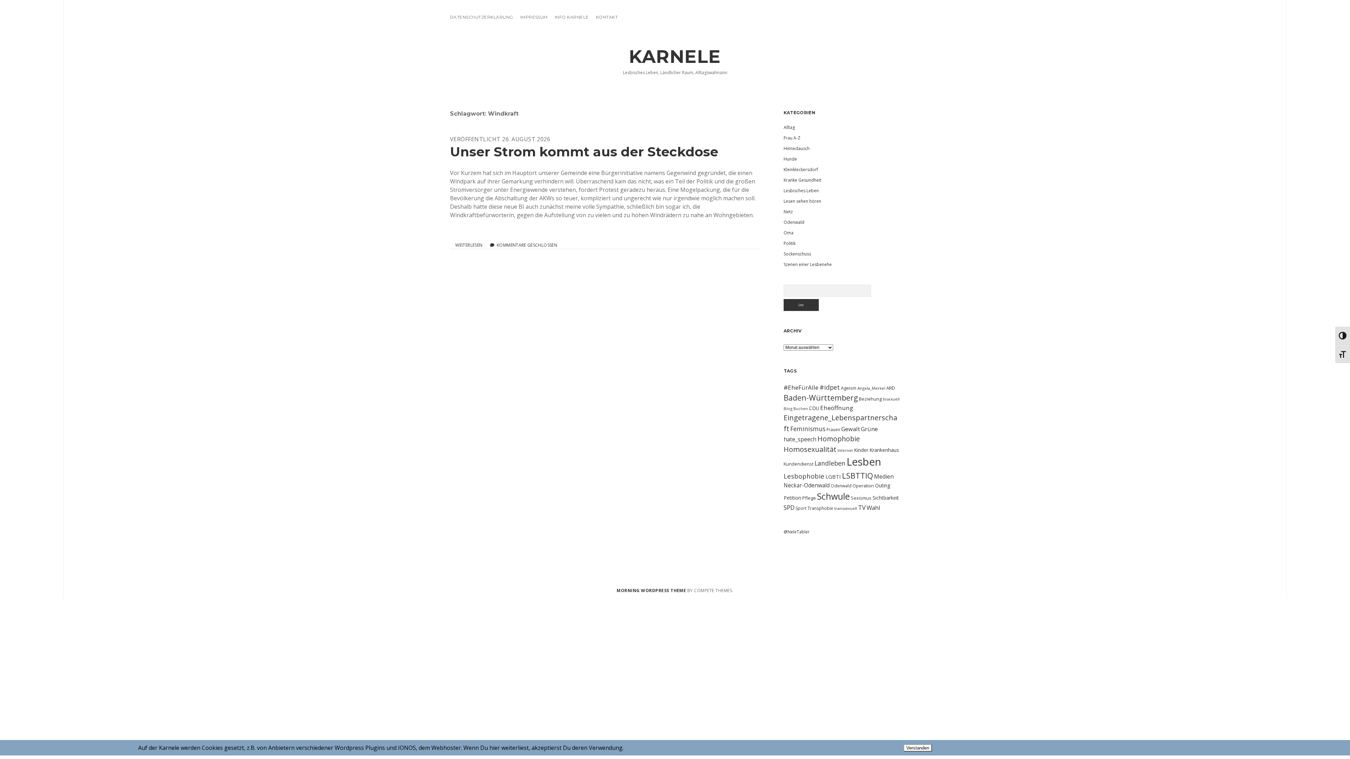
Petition (792, 497)
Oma (788, 233)
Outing (883, 485)
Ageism (848, 388)
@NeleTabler (797, 532)
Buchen (800, 408)
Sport (801, 508)
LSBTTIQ (857, 475)
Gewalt (850, 429)
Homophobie (838, 438)
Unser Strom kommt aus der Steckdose (584, 152)
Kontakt (607, 17)
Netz (788, 212)
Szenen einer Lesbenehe (808, 264)
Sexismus (861, 498)
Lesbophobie (804, 476)
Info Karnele (572, 17)
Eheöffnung (836, 408)
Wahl (873, 508)
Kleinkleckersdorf (801, 170)
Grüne (869, 429)
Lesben (864, 462)
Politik (790, 243)
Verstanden (917, 748)
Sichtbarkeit (886, 497)
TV (862, 507)
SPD (789, 507)
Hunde (790, 159)
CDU (814, 408)
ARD (890, 388)
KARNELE (675, 56)
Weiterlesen (468, 245)
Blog (788, 408)
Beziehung (870, 399)
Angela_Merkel (871, 388)
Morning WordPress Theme (651, 590)
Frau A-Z (792, 138)
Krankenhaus (884, 450)
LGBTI (833, 476)
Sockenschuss (797, 254)
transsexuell (845, 508)
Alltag (789, 127)
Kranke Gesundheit (802, 180)
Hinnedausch (797, 148)
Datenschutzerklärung (481, 17)
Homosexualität (810, 449)
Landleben (830, 463)
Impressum (534, 17)
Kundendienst (799, 464)
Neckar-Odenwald (807, 485)
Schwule (833, 496)
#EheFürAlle (801, 387)
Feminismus (807, 428)
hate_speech (800, 439)
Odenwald (794, 222)
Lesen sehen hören (802, 201)
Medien (884, 476)
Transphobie (820, 508)
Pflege (809, 498)
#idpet (829, 387)
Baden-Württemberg (821, 398)
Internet (845, 450)
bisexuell (891, 399)
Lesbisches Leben (801, 191)
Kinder (861, 450)
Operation (863, 485)
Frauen (833, 430)
